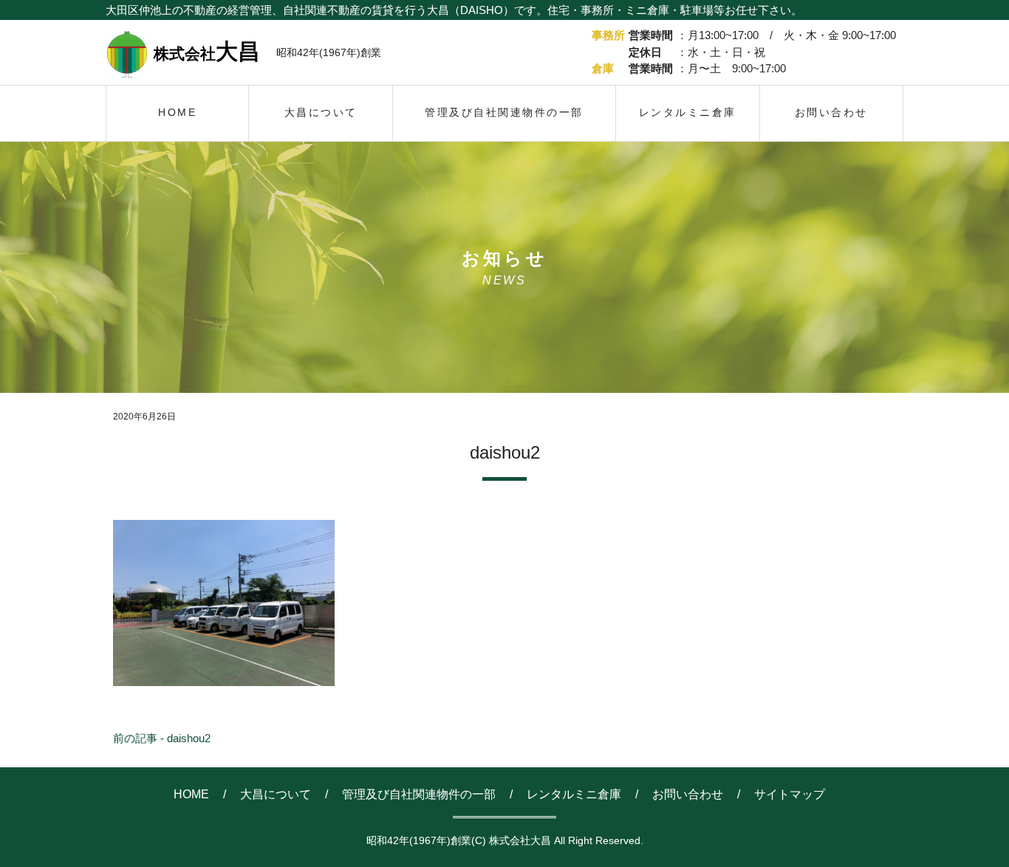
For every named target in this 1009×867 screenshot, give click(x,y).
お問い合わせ (687, 794)
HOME (191, 794)
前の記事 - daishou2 (162, 738)
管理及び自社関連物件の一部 (419, 794)
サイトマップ (789, 794)
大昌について (275, 794)
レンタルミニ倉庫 (574, 794)
